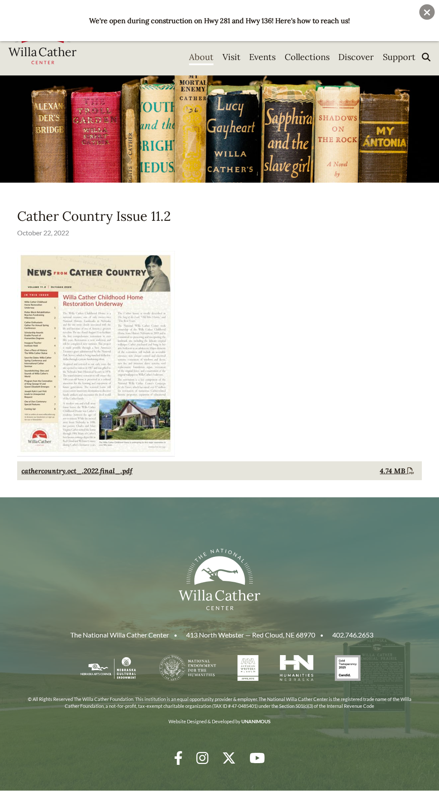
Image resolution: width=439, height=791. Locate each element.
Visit (232, 56)
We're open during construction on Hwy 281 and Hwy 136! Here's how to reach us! (219, 20)
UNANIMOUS (256, 721)
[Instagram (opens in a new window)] (202, 758)
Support (399, 56)
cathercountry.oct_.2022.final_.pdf (76, 470)
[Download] (96, 454)
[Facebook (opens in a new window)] (178, 758)
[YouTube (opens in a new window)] (257, 758)
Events (262, 56)
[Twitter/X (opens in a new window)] (229, 758)
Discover (356, 56)
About (201, 56)
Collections (307, 56)
